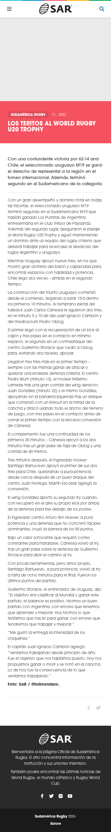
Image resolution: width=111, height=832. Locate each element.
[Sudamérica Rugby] (55, 8)
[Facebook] (42, 796)
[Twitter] (51, 796)
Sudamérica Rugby (28, 115)
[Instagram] (61, 796)
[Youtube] (70, 796)
